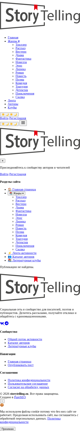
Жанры (14, 41)
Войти (4, 118)
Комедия (21, 83)
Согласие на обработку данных (28, 387)
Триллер (21, 44)
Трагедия (22, 86)
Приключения (25, 93)
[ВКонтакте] (2, 324)
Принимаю (8, 429)
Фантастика (23, 58)
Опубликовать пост (21, 365)
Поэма (20, 79)
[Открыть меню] (23, 123)
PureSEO (20, 397)
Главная (13, 37)
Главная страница (22, 189)
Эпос (19, 65)
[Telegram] (7, 324)
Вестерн (21, 51)
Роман (20, 72)
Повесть (21, 76)
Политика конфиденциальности (29, 380)
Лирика (21, 69)
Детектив (22, 90)
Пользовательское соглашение (28, 383)
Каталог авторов (21, 256)
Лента (12, 100)
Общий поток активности (25, 339)
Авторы (13, 104)
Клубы (12, 107)
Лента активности (22, 253)
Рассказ (20, 48)
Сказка (20, 97)
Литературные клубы (24, 260)
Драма (20, 55)
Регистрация (17, 118)
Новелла (21, 62)
